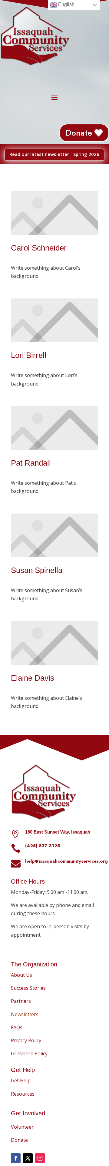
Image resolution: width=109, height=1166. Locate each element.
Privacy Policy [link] (26, 1040)
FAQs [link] (16, 1027)
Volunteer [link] (22, 1127)
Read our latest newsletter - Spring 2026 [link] (54, 154)
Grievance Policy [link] (29, 1053)
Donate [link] (79, 133)
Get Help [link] (21, 1080)
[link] (24, 1014)
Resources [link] (23, 1093)
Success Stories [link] (28, 988)
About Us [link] (21, 975)
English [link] (65, 4)
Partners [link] (21, 1001)
